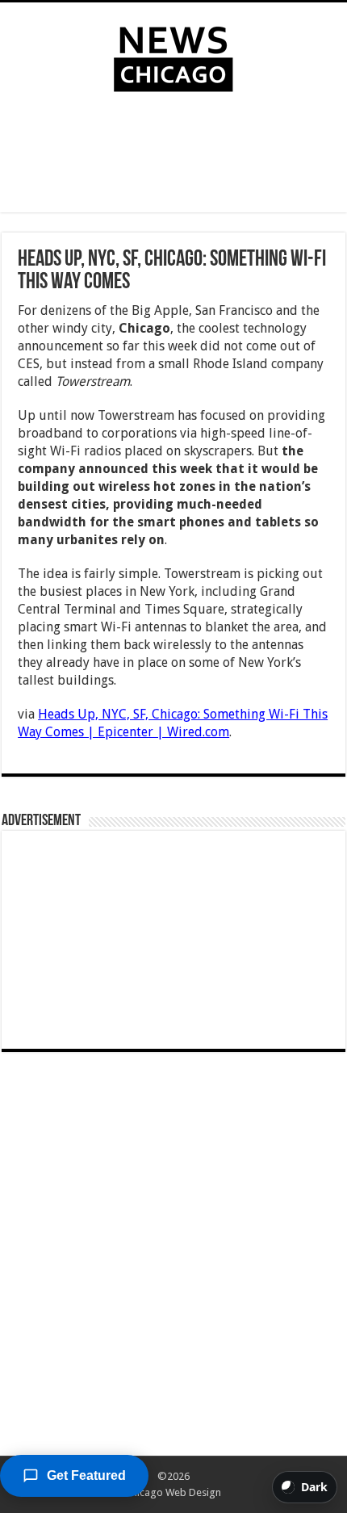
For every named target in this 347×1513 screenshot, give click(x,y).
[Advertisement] (173, 155)
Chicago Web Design (173, 1492)
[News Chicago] (173, 55)
